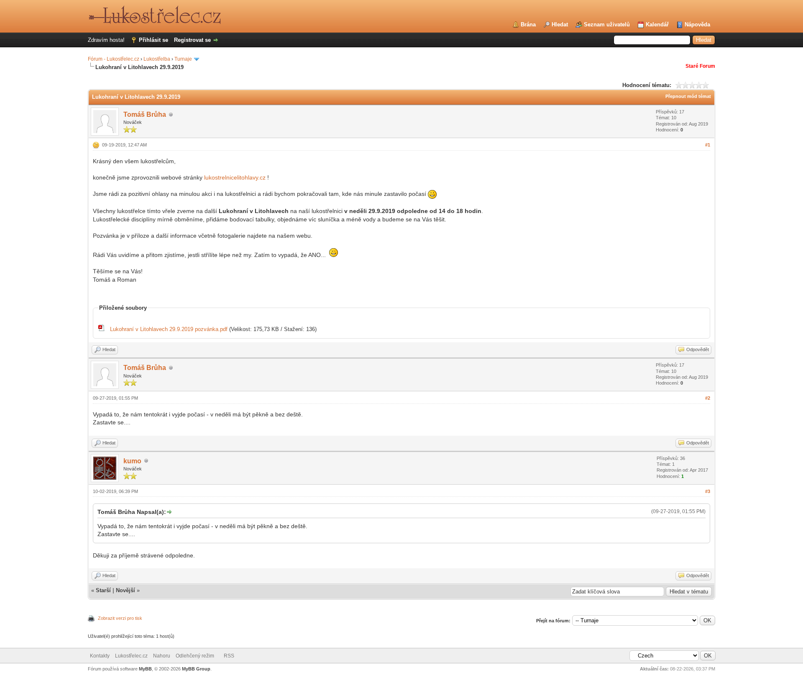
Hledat (560, 24)
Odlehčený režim (195, 656)
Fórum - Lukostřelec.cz (113, 59)
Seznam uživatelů (607, 24)
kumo (132, 461)
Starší (103, 590)
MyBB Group (196, 668)
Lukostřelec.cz (131, 656)
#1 (707, 144)
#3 (707, 491)
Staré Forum (700, 66)
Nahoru (161, 656)
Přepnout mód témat (688, 96)
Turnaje (183, 59)
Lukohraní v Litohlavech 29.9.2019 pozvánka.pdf (169, 329)
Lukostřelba (156, 59)
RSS (229, 656)
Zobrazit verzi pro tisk (120, 618)
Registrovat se (192, 40)
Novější (125, 590)
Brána (528, 24)
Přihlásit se (153, 40)
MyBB (145, 668)
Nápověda (697, 24)
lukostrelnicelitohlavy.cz (235, 177)
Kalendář (657, 24)
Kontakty (100, 656)
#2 (707, 398)
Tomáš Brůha (144, 114)
